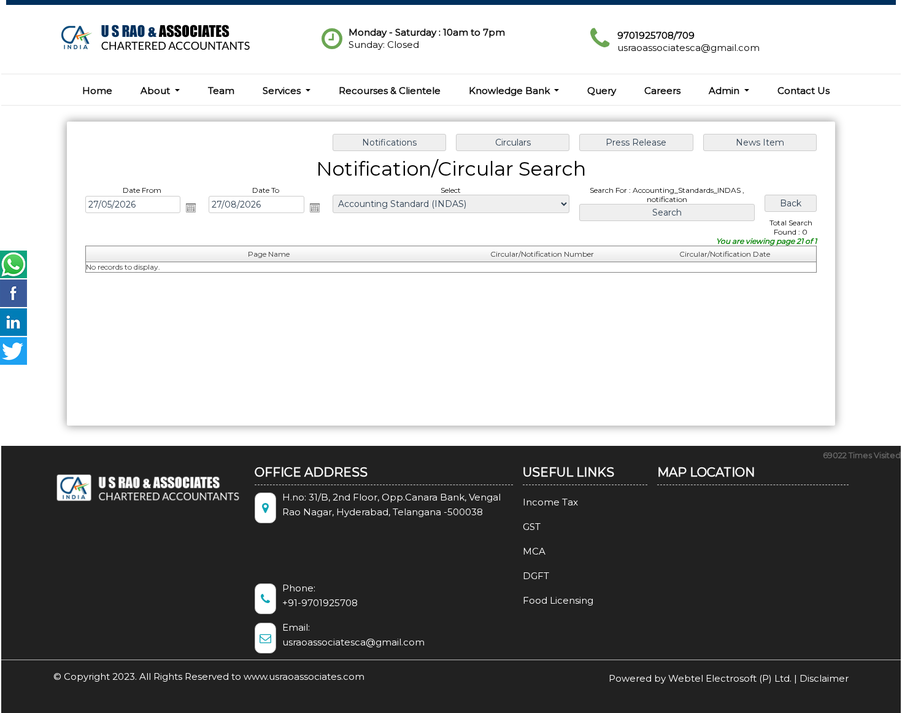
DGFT (536, 576)
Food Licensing (558, 600)
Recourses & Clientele (390, 90)
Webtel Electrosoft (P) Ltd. (730, 678)
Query (601, 90)
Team (221, 90)
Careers (662, 90)
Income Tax (550, 502)
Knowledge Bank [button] (510, 90)
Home (97, 90)
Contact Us (803, 90)
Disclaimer (824, 678)
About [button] (156, 90)
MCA (534, 551)
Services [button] (283, 90)
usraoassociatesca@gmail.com (688, 47)
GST (532, 526)
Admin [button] (725, 90)
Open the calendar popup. (191, 207)
